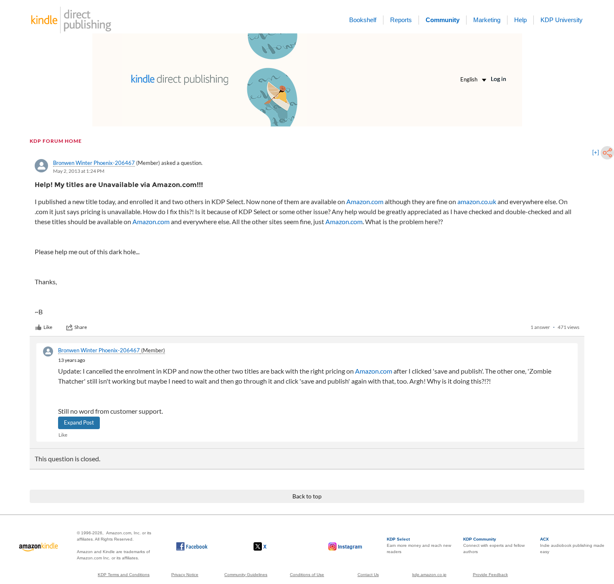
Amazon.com (364, 201)
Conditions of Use (307, 574)
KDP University (561, 19)
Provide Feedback (490, 574)
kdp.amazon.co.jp (429, 574)
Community (442, 19)
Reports (401, 19)
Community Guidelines (245, 574)
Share (80, 327)
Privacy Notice (184, 574)
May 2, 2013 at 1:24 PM (78, 171)
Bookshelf (362, 19)
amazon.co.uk (476, 201)
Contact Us (368, 574)
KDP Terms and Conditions (124, 574)
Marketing (486, 19)
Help (520, 19)
